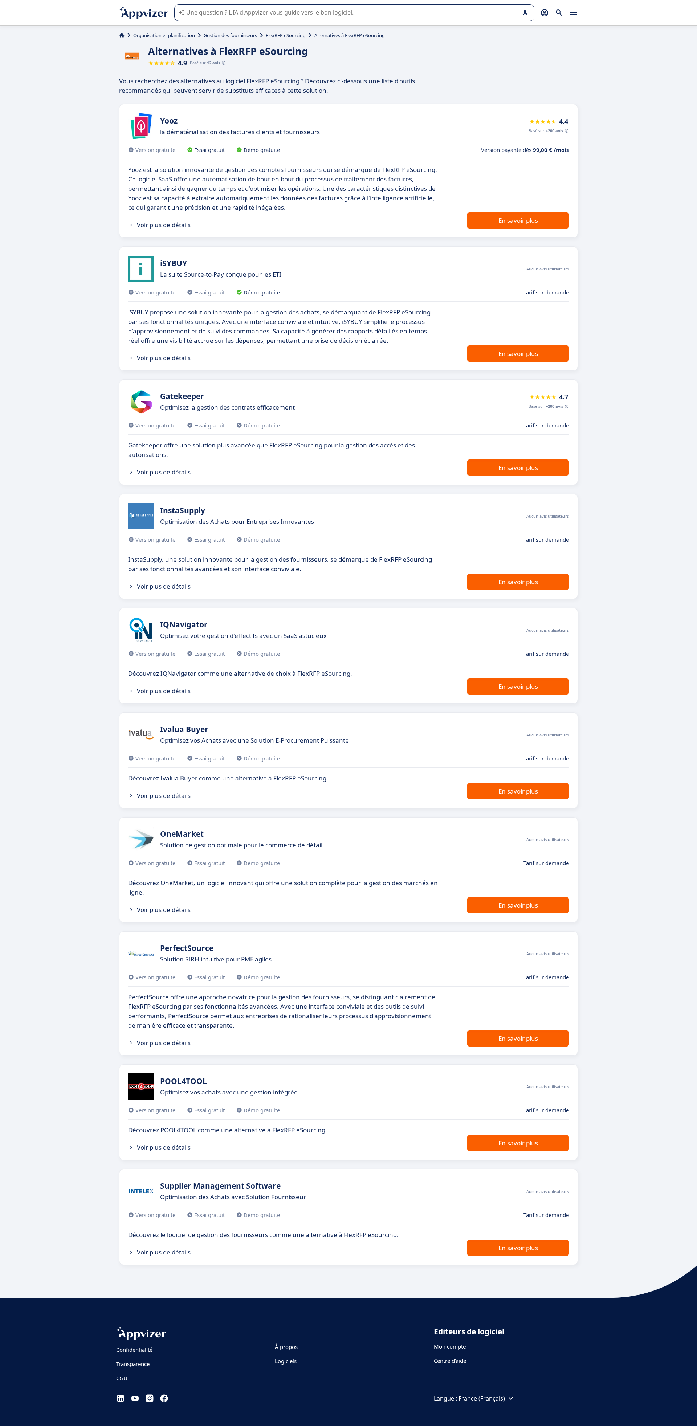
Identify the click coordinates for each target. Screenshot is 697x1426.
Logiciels (286, 1361)
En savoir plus (518, 220)
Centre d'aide (450, 1360)
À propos (286, 1346)
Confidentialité (134, 1349)
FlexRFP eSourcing (286, 35)
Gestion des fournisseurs (230, 35)
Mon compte (450, 1346)
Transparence (133, 1363)
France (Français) (481, 1398)
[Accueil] (122, 35)
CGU (121, 1378)
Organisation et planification (164, 35)
